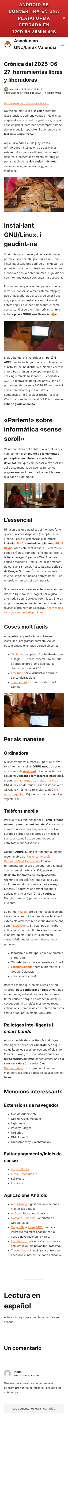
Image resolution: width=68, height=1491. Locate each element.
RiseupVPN (35, 1227)
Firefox (21, 543)
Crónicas (35, 93)
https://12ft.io (20, 1169)
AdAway (16, 1213)
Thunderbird (19, 682)
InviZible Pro (19, 1241)
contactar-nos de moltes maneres (35, 780)
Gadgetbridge (13, 1068)
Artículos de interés (16, 93)
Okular (15, 654)
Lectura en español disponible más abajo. (26, 103)
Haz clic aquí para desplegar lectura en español (31, 1320)
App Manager (20, 1204)
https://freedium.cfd (24, 1174)
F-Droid (22, 911)
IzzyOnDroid (20, 925)
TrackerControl (21, 1250)
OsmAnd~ (30, 1218)
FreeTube (17, 673)
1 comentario (53, 93)
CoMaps (16, 1218)
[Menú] (62, 44)
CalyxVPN (17, 1227)
